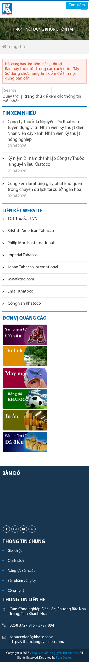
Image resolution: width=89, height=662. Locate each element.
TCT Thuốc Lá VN (22, 219)
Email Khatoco (20, 291)
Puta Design (64, 657)
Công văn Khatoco (24, 304)
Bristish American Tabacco (31, 231)
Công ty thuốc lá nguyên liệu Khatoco (54, 653)
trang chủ (33, 97)
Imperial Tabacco (22, 255)
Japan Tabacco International (33, 267)
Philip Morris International (31, 243)
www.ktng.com (21, 279)
